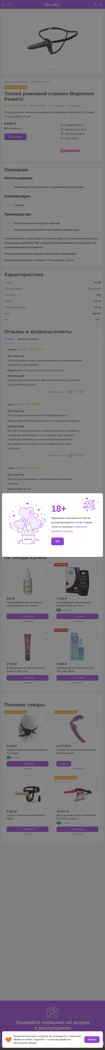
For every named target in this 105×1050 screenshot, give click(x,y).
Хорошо (92, 1039)
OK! (57, 541)
